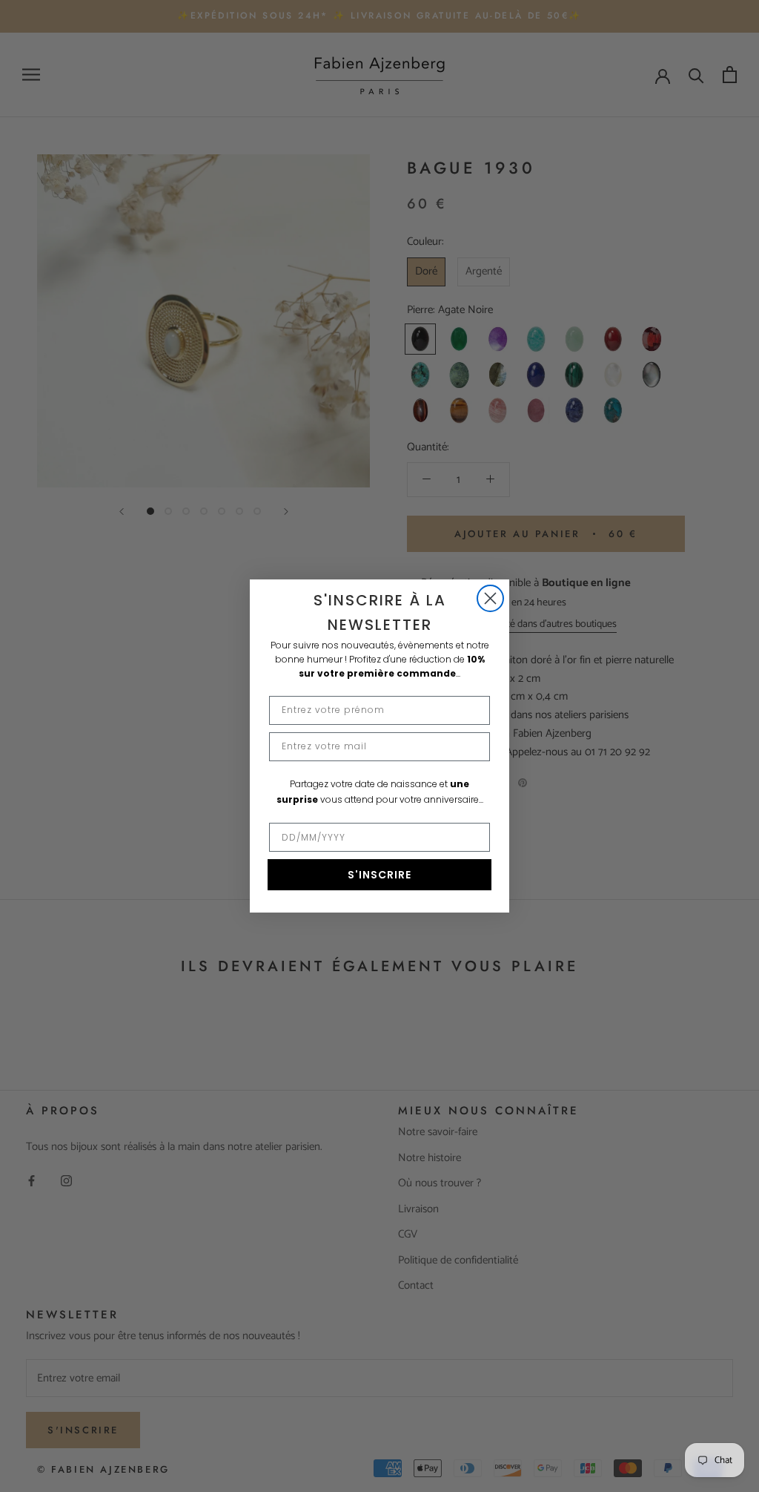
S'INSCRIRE (379, 874)
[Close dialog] (490, 598)
